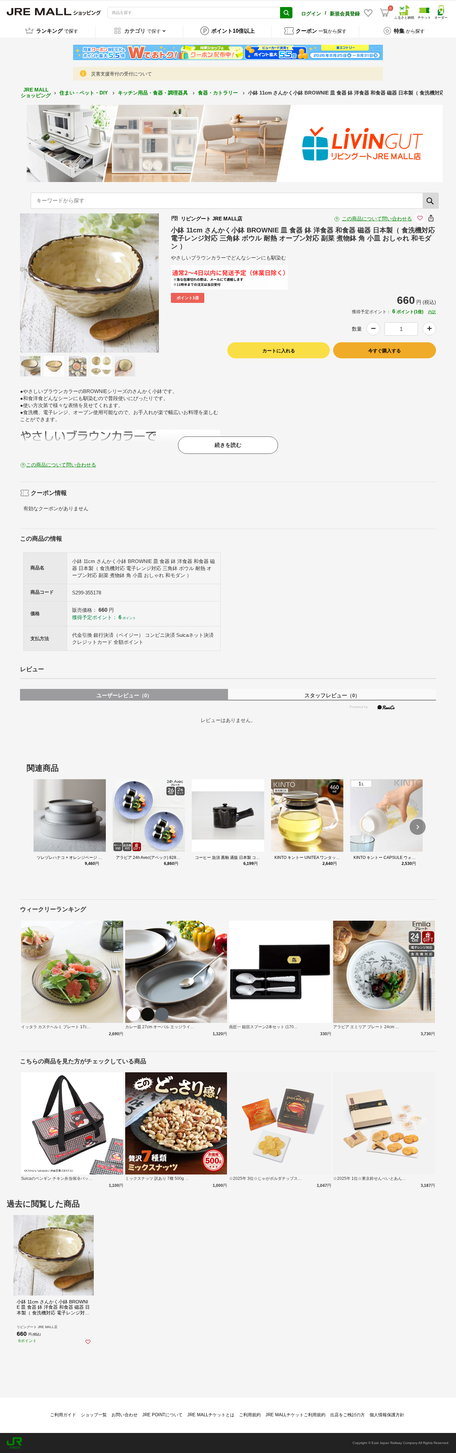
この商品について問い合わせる (377, 218)
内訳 (432, 312)
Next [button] (128, 283)
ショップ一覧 (94, 1414)
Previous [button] (51, 283)
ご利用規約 (250, 1414)
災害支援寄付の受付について (121, 73)
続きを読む (228, 445)
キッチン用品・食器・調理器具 (153, 93)
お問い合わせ (124, 1414)
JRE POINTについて (162, 1414)
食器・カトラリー (218, 93)
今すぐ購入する (384, 350)
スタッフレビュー (332, 695)
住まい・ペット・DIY (84, 93)
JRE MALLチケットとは (210, 1414)
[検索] (431, 201)
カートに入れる (278, 350)
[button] (417, 827)
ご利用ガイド (63, 1414)
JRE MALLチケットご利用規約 (295, 1414)
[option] (89, 283)
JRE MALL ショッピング (36, 92)
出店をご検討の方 (347, 1414)
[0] (384, 12)
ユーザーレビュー (124, 695)
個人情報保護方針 (387, 1414)
